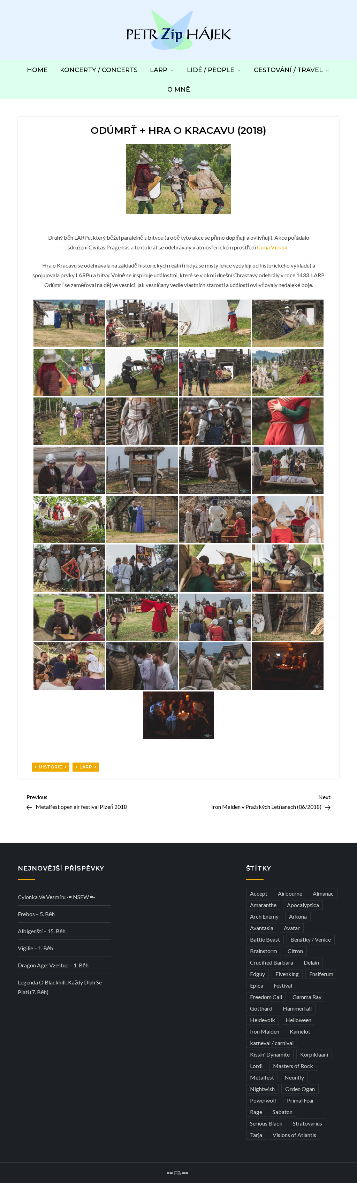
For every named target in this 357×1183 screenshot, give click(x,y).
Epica (256, 985)
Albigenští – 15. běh (42, 931)
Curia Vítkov (272, 247)
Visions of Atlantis (294, 1134)
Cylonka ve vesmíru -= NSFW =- (56, 897)
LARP (158, 70)
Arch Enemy (264, 916)
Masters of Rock (293, 1065)
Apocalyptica (303, 905)
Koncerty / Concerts (99, 70)
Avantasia (261, 928)
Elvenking (287, 974)
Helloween (298, 1019)
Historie (50, 767)
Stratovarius (307, 1123)
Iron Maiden (264, 1031)
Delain (311, 962)
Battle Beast (265, 939)
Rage (256, 1111)
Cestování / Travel (288, 70)
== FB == (177, 1172)
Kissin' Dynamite (270, 1054)
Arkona (298, 916)
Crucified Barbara (271, 962)
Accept (258, 893)
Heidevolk (262, 1019)
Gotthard (261, 1008)
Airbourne (290, 893)
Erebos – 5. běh (36, 914)
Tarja (256, 1134)
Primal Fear (300, 1100)
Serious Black (266, 1123)
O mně (178, 89)
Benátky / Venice (310, 939)
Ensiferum (321, 974)
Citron (295, 951)
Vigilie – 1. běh (35, 948)
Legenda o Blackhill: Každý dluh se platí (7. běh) (60, 987)
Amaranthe (263, 905)
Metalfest (262, 1077)
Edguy (257, 974)
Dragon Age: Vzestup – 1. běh (53, 965)
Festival (283, 985)
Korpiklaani (314, 1054)
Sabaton (283, 1111)
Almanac (323, 893)
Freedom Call (266, 996)
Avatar (292, 928)
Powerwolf (263, 1100)
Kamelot (300, 1031)
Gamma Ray (307, 996)
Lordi (256, 1065)
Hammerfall (297, 1008)
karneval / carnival (272, 1042)
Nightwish (262, 1088)
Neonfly (294, 1077)
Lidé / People (210, 70)
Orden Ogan (300, 1088)
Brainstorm (263, 951)
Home (37, 70)
